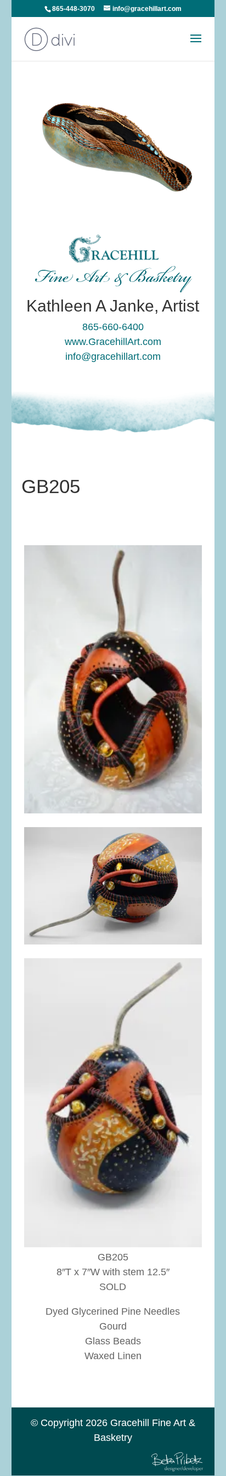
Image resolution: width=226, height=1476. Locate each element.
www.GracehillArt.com (113, 341)
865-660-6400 (113, 326)
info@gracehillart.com (113, 356)
